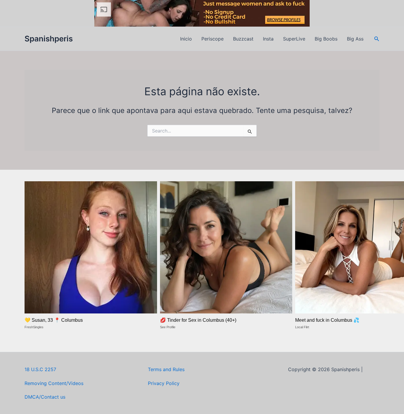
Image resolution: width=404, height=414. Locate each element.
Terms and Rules (166, 369)
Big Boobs (326, 39)
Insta (268, 39)
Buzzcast (243, 39)
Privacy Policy (164, 383)
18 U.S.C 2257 (40, 369)
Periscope (212, 39)
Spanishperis (49, 38)
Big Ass (355, 39)
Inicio (186, 39)
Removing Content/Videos (54, 383)
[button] (376, 39)
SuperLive (294, 39)
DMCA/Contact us (45, 397)
